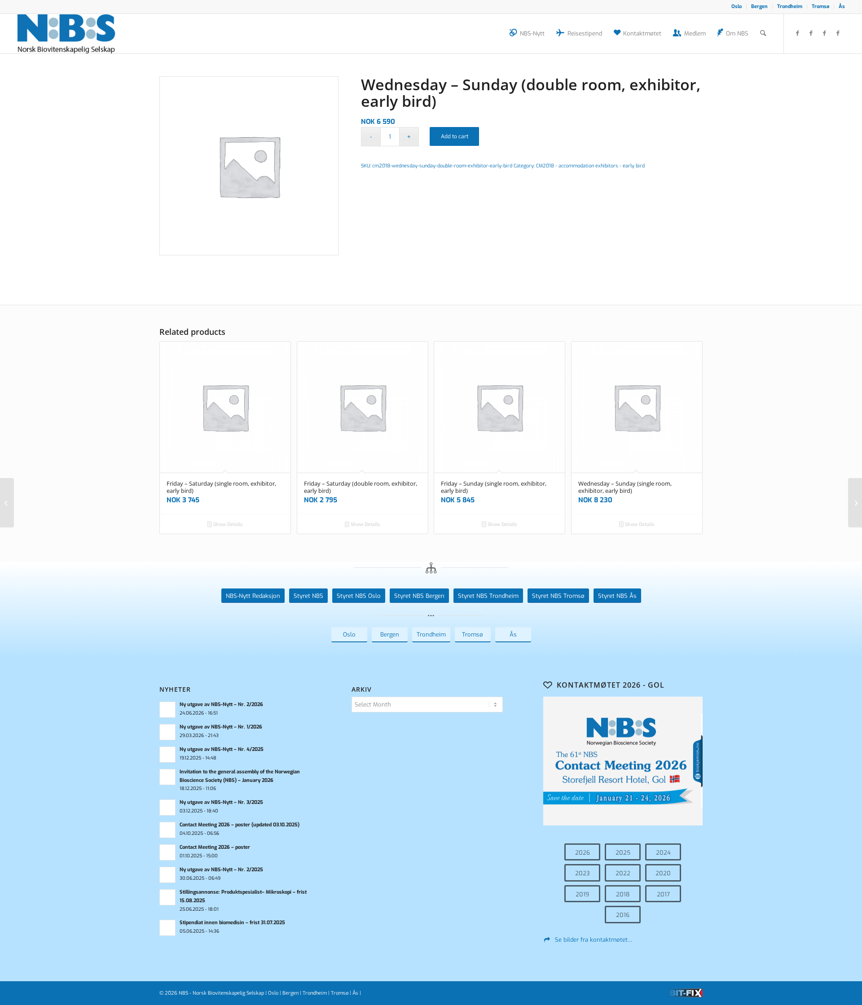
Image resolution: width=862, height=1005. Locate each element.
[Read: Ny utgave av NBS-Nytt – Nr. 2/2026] (167, 710)
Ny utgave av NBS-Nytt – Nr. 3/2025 (221, 802)
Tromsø (820, 6)
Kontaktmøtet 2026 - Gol (610, 685)
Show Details (227, 524)
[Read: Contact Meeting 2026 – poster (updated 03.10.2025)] (167, 830)
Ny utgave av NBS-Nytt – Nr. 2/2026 (221, 704)
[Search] (763, 33)
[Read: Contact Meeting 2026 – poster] (167, 852)
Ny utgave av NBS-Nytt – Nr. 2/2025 (221, 869)
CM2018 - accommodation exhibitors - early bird (590, 165)
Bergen (759, 6)
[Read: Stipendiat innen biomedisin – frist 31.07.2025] (167, 928)
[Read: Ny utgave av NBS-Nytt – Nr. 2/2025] (167, 875)
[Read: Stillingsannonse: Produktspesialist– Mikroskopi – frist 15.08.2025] (167, 897)
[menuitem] (737, 6)
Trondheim (789, 6)
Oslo (736, 6)
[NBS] (76, 33)
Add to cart (454, 136)
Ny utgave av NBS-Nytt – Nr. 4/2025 (222, 749)
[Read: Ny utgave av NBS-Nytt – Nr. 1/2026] (167, 732)
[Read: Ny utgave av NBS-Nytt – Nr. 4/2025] (167, 754)
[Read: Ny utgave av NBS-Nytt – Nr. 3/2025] (167, 807)
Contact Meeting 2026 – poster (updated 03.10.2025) (239, 824)
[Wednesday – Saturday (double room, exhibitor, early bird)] (7, 502)
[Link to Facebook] (798, 33)
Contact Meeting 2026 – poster (215, 847)
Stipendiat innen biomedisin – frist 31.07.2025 (232, 922)
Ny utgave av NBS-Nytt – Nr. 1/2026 (221, 727)
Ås (842, 6)
